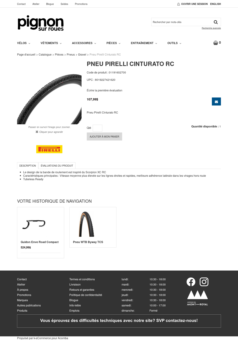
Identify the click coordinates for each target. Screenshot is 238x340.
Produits (22, 310)
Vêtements (49, 43)
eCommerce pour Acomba (52, 338)
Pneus (71, 54)
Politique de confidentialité (85, 295)
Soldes (64, 4)
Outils (172, 43)
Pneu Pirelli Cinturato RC (102, 112)
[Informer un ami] (216, 101)
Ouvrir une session (194, 4)
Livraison (75, 284)
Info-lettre (75, 305)
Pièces (111, 43)
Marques (22, 300)
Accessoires (82, 43)
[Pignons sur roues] (40, 23)
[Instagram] (204, 282)
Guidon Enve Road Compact (40, 242)
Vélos (22, 43)
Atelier (35, 4)
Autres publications (29, 305)
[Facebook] (191, 282)
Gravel (82, 54)
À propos (22, 290)
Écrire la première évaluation (104, 90)
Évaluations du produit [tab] (57, 165)
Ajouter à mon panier (104, 136)
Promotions (81, 4)
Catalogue (45, 54)
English (215, 4)
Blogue (50, 4)
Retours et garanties (81, 290)
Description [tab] (27, 165)
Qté (89, 127)
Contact (21, 4)
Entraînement (142, 43)
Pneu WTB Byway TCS (88, 242)
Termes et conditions (82, 279)
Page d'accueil (26, 54)
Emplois (74, 310)
